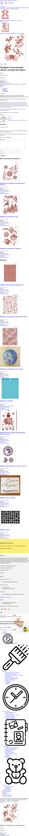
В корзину (3, 81)
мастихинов (6, 105)
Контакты (2, 572)
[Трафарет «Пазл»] (10, 527)
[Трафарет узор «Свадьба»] (10, 495)
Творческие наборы (9, 680)
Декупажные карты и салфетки (12, 672)
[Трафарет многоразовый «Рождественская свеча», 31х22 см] (8, 430)
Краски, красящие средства (11, 678)
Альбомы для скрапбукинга (11, 747)
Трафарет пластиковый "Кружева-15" (9, 20)
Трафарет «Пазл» (5, 529)
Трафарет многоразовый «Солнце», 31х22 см (13, 466)
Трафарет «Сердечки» (6, 401)
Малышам (7, 787)
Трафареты (11, 7)
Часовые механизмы (10, 717)
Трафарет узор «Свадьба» (7, 497)
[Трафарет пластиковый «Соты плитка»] (10, 345)
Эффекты (7, 683)
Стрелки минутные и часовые (12, 715)
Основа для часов (9, 713)
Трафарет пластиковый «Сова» (9, 216)
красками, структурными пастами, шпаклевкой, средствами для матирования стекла (13, 103)
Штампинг (7, 757)
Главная (2, 7)
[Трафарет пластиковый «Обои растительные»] (10, 314)
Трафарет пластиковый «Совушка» (10, 248)
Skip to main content (12, 0)
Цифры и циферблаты (10, 718)
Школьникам (8, 788)
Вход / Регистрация (7, 796)
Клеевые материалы (10, 752)
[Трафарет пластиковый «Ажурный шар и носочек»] (10, 180)
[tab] (5, 88)
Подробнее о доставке (5, 597)
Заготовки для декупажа (11, 673)
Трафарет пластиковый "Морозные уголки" (10, 33)
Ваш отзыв (3, 139)
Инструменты (8, 676)
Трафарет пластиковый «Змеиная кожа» (12, 285)
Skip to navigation (4, 0)
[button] (2, 192)
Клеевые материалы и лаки (11, 677)
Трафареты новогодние (19, 7)
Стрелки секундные (10, 716)
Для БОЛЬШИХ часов (10, 712)
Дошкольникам (8, 786)
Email (1, 153)
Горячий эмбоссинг (9, 750)
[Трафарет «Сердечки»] (10, 398)
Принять (2, 802)
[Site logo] (7, 5)
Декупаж (6, 7)
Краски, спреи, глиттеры (11, 753)
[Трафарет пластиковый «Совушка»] (10, 245)
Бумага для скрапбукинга (11, 749)
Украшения (8, 682)
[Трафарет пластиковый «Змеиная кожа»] (10, 282)
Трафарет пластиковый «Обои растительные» (13, 316)
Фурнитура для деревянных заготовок (14, 675)
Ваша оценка (3, 137)
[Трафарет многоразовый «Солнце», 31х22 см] (8, 463)
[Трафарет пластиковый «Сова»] (10, 214)
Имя (1, 150)
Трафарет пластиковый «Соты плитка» (11, 369)
